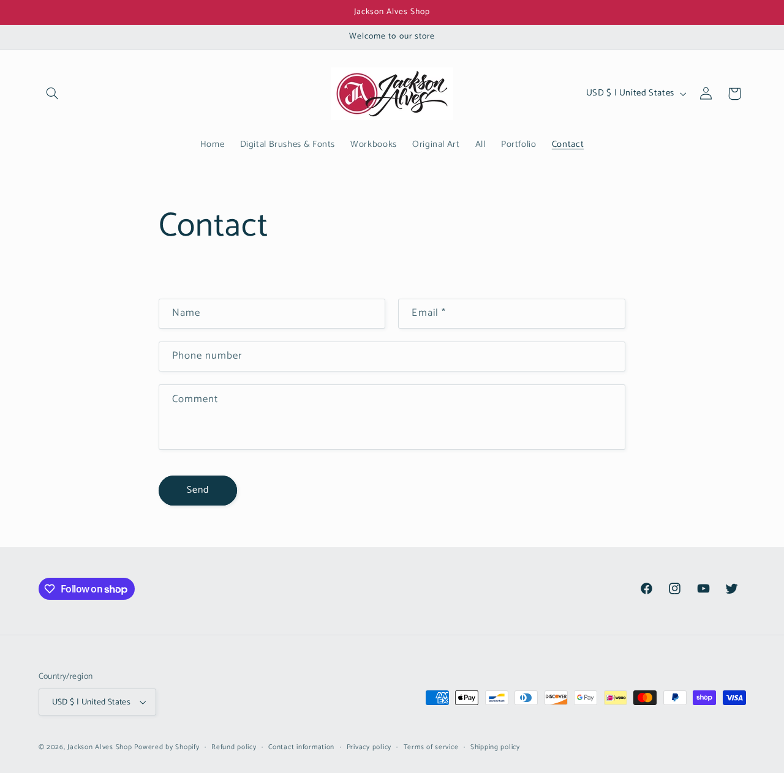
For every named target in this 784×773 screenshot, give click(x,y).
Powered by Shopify (166, 747)
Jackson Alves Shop (99, 747)
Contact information (301, 747)
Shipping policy (495, 747)
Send (198, 490)
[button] (53, 94)
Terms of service (431, 747)
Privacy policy (369, 747)
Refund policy (234, 747)
